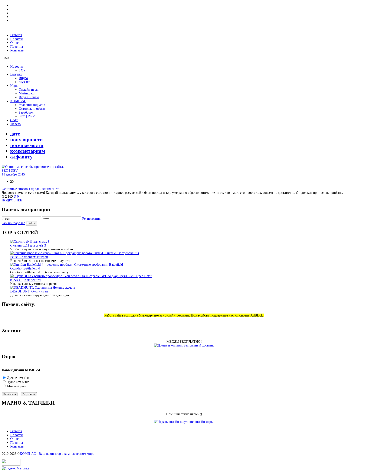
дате (15, 134)
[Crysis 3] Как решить (25, 280)
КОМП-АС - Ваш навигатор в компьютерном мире (57, 453)
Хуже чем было (17, 382)
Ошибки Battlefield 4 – (26, 268)
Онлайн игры (29, 89)
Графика (16, 74)
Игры (14, 85)
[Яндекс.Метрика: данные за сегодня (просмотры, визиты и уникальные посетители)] (15, 468)
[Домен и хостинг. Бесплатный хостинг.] (184, 345)
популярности (26, 139)
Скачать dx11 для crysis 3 (28, 245)
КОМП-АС (18, 101)
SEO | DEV (27, 116)
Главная (16, 35)
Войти (31, 223)
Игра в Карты (29, 97)
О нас (14, 42)
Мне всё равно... (18, 386)
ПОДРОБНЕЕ (12, 200)
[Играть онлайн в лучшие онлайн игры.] (184, 422)
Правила (16, 46)
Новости (16, 39)
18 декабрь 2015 (13, 174)
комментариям (27, 151)
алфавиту (21, 157)
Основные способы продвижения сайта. (31, 189)
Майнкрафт (27, 93)
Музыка (24, 82)
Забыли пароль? (13, 223)
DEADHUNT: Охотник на (29, 291)
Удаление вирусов (32, 105)
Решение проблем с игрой (29, 257)
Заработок (26, 112)
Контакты (17, 50)
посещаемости (26, 145)
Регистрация (91, 218)
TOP (22, 70)
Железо (15, 124)
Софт (14, 120)
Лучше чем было (18, 377)
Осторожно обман (32, 108)
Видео (23, 78)
